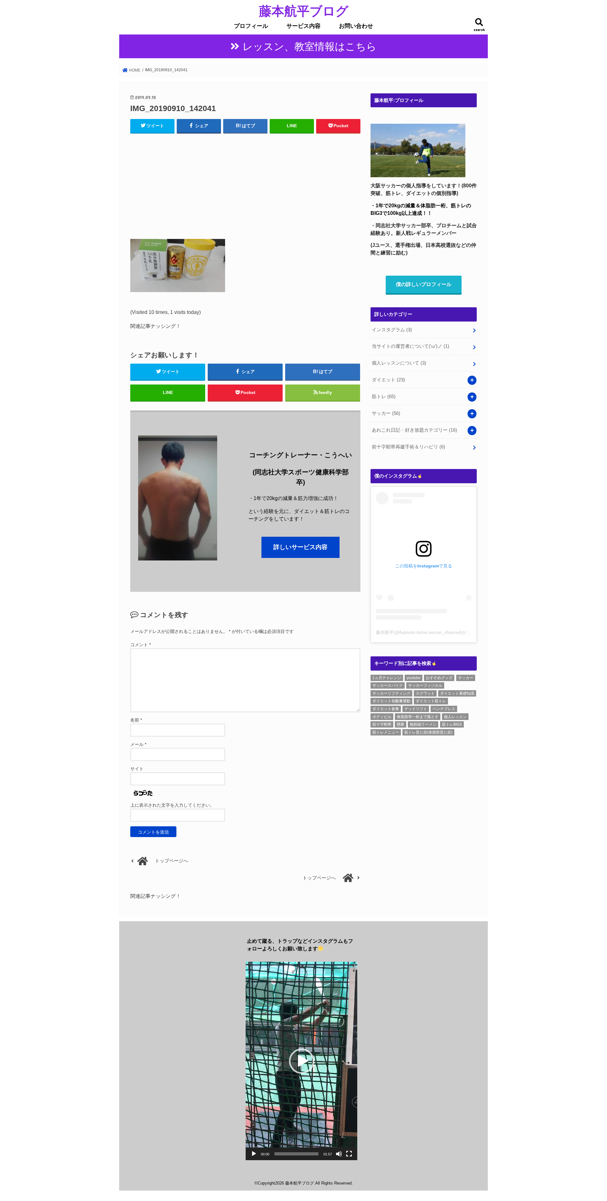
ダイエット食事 (385, 709)
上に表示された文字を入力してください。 (172, 805)
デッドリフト (415, 709)
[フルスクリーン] (349, 1154)
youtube (413, 678)
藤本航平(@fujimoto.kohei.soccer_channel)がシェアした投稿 (436, 632)
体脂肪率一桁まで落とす (417, 717)
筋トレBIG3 (452, 724)
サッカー (386, 413)
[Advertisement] (245, 185)
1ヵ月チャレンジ (386, 678)
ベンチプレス (443, 709)
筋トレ (383, 396)
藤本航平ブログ (303, 10)
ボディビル (381, 717)
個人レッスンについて (399, 363)
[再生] (254, 1154)
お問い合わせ (356, 26)
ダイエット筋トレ (431, 701)
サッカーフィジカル (425, 685)
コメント (140, 644)
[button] (301, 1061)
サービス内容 (303, 26)
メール (138, 744)
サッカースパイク (387, 685)
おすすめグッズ (439, 678)
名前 (136, 719)
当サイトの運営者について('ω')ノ (410, 346)
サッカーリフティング (391, 693)
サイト (137, 768)
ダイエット (388, 379)
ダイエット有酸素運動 (391, 701)
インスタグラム (392, 329)
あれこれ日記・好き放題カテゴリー (414, 430)
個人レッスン (455, 717)
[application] (301, 1061)
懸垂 (400, 724)
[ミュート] (339, 1154)
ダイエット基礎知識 (457, 693)
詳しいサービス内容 (300, 547)
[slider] (296, 1153)
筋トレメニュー (385, 732)
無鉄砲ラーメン (423, 724)
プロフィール (251, 26)
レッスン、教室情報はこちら (309, 46)
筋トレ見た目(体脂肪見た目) (428, 732)
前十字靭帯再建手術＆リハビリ (408, 446)
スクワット (425, 693)
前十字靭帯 (381, 724)
